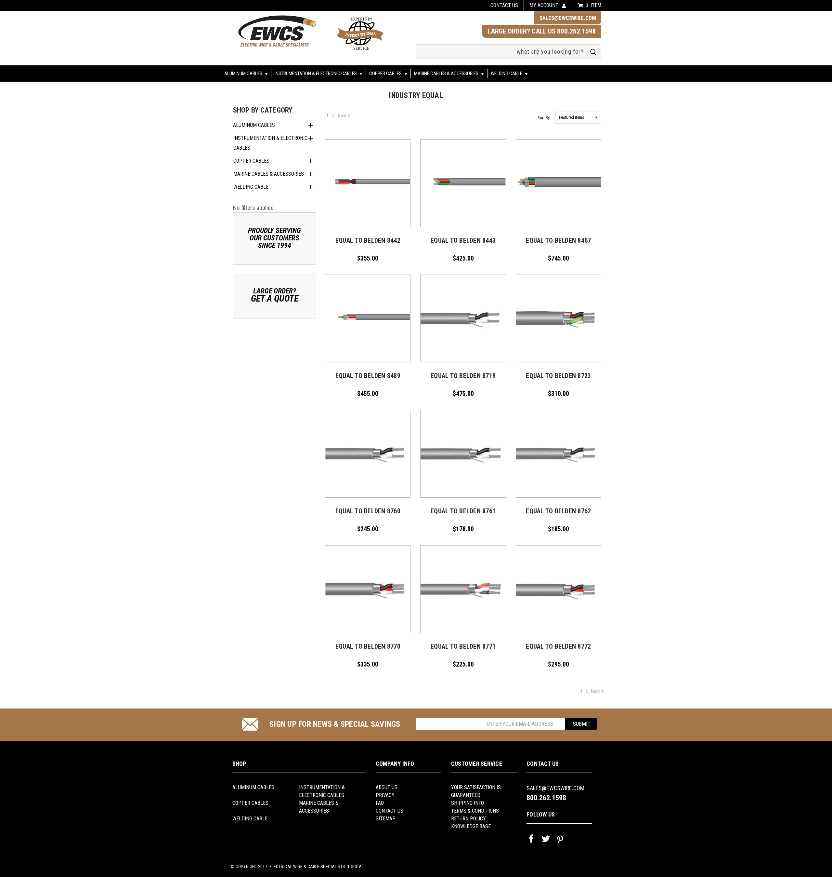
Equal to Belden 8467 (558, 240)
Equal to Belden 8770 (367, 646)
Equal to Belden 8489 (367, 376)
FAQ (380, 803)
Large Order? (274, 295)
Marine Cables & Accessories (446, 73)
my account (543, 5)
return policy (468, 819)
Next (342, 115)
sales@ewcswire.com (568, 18)
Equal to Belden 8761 (463, 511)
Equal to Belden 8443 (463, 240)
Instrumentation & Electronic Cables (316, 73)
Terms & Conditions (475, 811)
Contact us (504, 5)
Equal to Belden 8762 (558, 511)
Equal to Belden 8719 (463, 376)
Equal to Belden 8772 (558, 646)
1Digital (355, 866)
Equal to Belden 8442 (367, 240)
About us (386, 787)
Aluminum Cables (243, 73)
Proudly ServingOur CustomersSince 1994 (274, 238)
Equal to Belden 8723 (558, 376)
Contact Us (389, 811)
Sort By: (544, 117)
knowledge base (471, 826)
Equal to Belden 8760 (367, 511)
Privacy (385, 795)
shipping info (467, 803)
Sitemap (386, 819)
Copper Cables (386, 73)
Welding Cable (507, 73)
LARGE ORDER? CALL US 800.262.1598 (542, 31)
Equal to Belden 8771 (463, 646)
